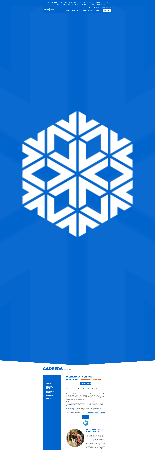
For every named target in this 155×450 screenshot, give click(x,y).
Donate (98, 7)
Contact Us (99, 10)
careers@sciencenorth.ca (95, 413)
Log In (103, 7)
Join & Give (91, 10)
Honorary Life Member (50, 392)
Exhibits (79, 10)
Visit (73, 10)
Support (48, 383)
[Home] (49, 10)
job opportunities (86, 383)
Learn (84, 10)
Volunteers (49, 395)
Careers (48, 398)
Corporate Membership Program (49, 387)
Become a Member (51, 380)
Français (108, 7)
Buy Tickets (107, 10)
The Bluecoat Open (51, 378)
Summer (68, 10)
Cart (91, 7)
